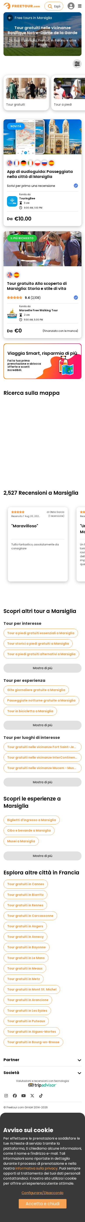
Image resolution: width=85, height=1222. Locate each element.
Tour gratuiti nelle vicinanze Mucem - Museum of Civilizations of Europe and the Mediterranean (44, 768)
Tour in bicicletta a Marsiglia (30, 711)
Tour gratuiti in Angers (25, 926)
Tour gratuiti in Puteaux (26, 1021)
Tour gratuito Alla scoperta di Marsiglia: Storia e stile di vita (37, 286)
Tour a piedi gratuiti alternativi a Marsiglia (41, 654)
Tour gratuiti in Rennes (25, 905)
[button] (26, 92)
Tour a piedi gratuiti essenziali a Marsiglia (40, 633)
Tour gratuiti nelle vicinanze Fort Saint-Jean (42, 747)
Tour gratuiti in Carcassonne (30, 916)
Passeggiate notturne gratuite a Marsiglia (41, 700)
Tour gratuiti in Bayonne (26, 947)
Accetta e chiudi (43, 1204)
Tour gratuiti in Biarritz (25, 895)
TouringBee (27, 198)
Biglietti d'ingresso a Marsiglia (31, 820)
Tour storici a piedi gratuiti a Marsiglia (38, 643)
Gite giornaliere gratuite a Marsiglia (36, 690)
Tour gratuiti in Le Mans (26, 958)
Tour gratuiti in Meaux (24, 968)
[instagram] (6, 1095)
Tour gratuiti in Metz (23, 979)
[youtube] (23, 1095)
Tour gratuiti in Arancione (27, 1000)
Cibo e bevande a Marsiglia (29, 830)
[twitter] (32, 1095)
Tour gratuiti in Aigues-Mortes (31, 1031)
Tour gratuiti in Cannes (25, 884)
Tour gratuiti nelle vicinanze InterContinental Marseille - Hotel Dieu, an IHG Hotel (44, 757)
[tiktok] (41, 1095)
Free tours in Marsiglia (33, 18)
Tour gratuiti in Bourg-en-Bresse (33, 1042)
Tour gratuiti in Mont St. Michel (31, 989)
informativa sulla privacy (36, 1168)
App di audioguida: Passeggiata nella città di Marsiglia (40, 174)
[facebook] (14, 1095)
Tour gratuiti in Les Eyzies (27, 1010)
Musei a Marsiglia (21, 841)
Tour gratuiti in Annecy (25, 937)
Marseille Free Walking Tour (38, 310)
